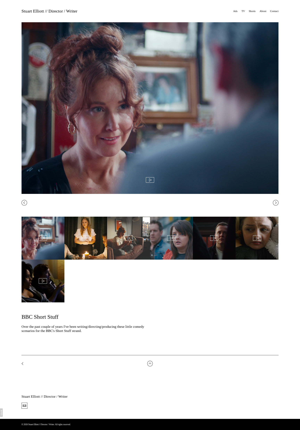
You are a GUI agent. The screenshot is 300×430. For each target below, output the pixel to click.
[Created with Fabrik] (1, 412)
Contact (274, 11)
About (263, 11)
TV (243, 11)
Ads (235, 11)
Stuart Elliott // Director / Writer (45, 396)
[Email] (24, 405)
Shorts (252, 11)
